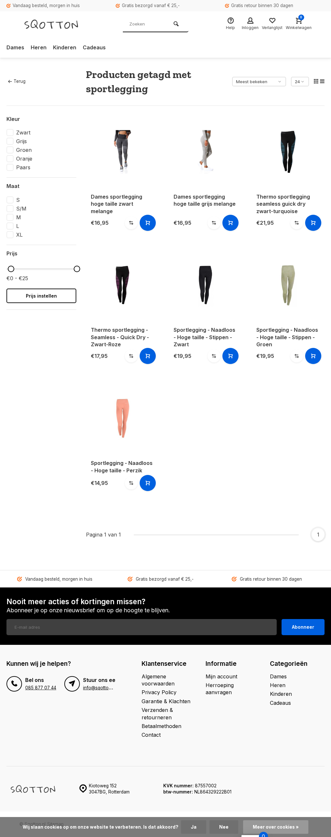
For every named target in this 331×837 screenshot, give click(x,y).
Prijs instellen (41, 296)
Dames (15, 47)
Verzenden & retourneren (157, 713)
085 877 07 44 (40, 687)
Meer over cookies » (276, 827)
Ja (194, 827)
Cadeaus (94, 47)
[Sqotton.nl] (58, 24)
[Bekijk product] (148, 223)
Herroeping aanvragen (220, 688)
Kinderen (64, 47)
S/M (21, 208)
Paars (23, 167)
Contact (151, 735)
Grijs (21, 141)
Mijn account (221, 676)
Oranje (24, 158)
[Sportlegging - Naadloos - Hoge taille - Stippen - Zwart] (205, 285)
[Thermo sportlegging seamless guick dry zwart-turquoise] (288, 151)
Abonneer (303, 627)
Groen (24, 150)
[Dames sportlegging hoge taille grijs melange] (205, 151)
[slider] (11, 269)
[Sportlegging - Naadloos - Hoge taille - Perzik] (122, 418)
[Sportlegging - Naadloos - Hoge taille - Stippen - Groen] (288, 285)
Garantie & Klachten (166, 701)
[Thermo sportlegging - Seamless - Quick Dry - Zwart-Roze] (122, 285)
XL (19, 234)
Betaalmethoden (161, 726)
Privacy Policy (159, 692)
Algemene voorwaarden (158, 680)
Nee (224, 827)
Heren (39, 47)
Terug (20, 81)
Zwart (23, 132)
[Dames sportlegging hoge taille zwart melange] (122, 151)
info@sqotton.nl (99, 687)
